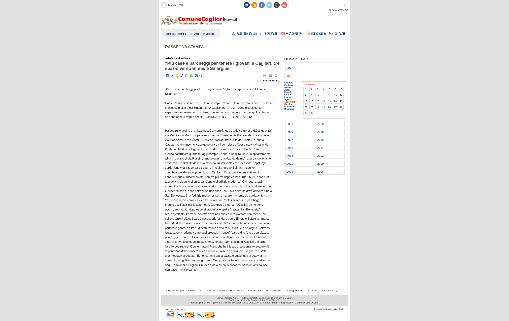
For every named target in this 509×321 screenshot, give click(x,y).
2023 (290, 68)
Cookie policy (330, 290)
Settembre (289, 102)
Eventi (196, 33)
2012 (320, 155)
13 (335, 95)
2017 (290, 139)
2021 (290, 123)
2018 (320, 131)
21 (341, 101)
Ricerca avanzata (338, 9)
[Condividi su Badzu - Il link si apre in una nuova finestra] (196, 75)
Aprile (287, 90)
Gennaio (288, 82)
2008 (320, 171)
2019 (290, 131)
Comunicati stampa (175, 33)
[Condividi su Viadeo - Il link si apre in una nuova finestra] (201, 75)
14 (341, 95)
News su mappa (176, 290)
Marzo (287, 87)
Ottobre (288, 104)
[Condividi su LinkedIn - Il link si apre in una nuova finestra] (186, 75)
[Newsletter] (247, 5)
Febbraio (289, 85)
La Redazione (275, 290)
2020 (320, 123)
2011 (290, 163)
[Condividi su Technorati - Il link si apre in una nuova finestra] (191, 75)
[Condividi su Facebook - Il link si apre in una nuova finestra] (167, 75)
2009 (290, 171)
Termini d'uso (209, 290)
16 (312, 101)
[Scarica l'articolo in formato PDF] (276, 75)
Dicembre (289, 109)
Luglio (287, 97)
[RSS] (254, 5)
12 (329, 95)
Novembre (289, 106)
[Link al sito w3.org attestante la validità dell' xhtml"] (186, 315)
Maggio (288, 92)
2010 (320, 163)
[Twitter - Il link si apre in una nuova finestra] (172, 75)
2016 (320, 139)
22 (306, 107)
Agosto (288, 99)
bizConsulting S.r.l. (334, 309)
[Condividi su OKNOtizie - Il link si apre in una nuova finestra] (177, 75)
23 (312, 107)
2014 (320, 147)
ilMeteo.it (181, 309)
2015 (290, 147)
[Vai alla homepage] (199, 20)
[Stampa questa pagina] (270, 75)
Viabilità (210, 33)
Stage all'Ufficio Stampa (233, 290)
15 (306, 101)
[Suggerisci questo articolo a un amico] (264, 75)
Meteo (193, 290)
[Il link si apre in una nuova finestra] (262, 5)
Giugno (288, 94)
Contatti (313, 290)
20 (335, 101)
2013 (290, 155)
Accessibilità (256, 290)
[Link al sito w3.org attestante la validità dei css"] (206, 315)
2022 (289, 76)
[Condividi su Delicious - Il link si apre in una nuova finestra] (182, 75)
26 (329, 107)
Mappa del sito (296, 290)
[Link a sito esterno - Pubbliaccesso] (170, 314)
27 (335, 107)
